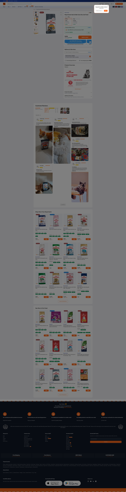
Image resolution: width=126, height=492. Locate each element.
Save (106, 10)
